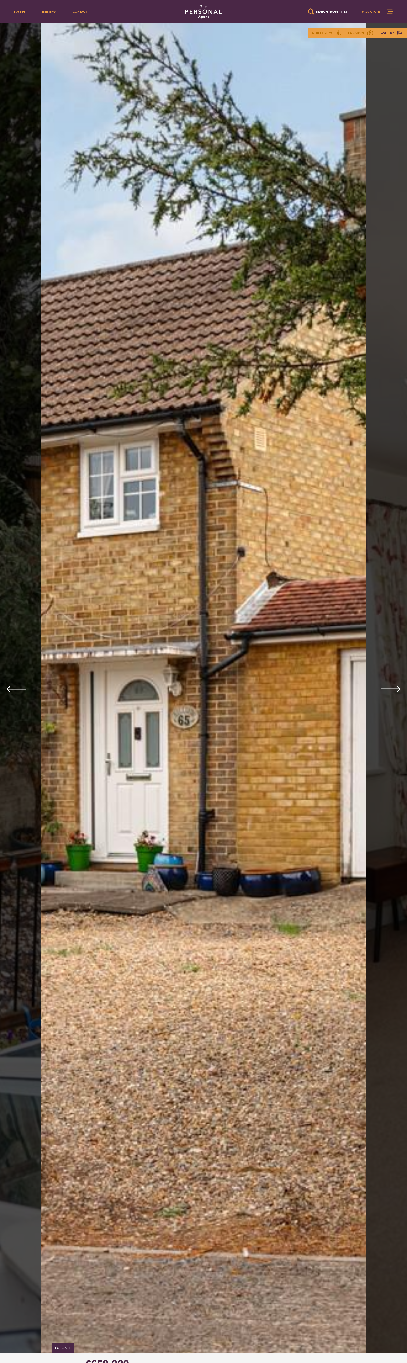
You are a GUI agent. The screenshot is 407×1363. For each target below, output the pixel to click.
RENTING (49, 11)
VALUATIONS (371, 11)
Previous (16, 689)
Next (391, 689)
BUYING (19, 11)
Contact (80, 11)
